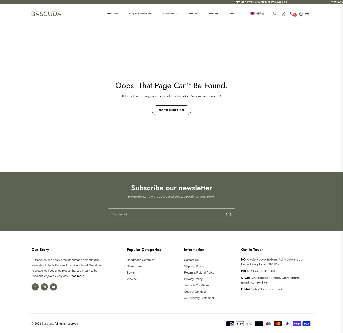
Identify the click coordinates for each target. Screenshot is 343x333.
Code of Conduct (195, 291)
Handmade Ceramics (141, 260)
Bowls (131, 272)
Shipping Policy (194, 266)
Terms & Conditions (196, 285)
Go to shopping (171, 110)
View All (132, 279)
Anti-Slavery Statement (199, 298)
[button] (275, 14)
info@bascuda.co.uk (267, 289)
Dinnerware (134, 266)
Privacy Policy (193, 279)
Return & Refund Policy (199, 272)
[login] (283, 14)
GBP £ (260, 13)
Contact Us (191, 260)
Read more (76, 276)
